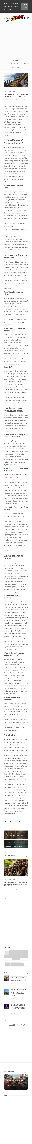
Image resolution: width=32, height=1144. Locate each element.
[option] (16, 875)
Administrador (6, 99)
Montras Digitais (12, 1025)
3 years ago (12, 99)
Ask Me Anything (12, 63)
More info (7, 325)
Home (5, 63)
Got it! (25, 6)
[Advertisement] (16, 40)
